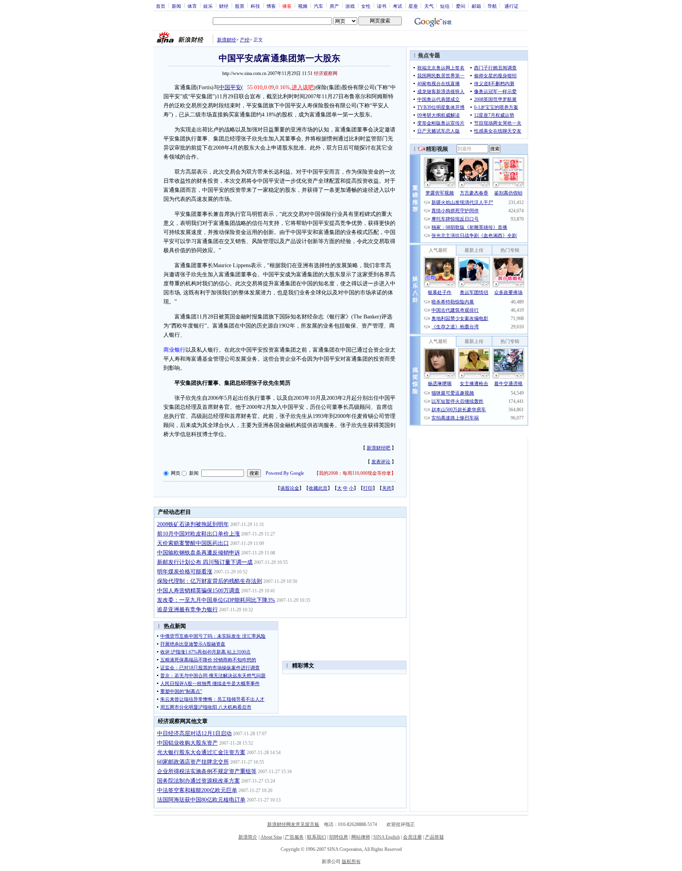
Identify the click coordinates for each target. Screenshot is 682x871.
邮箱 (476, 6)
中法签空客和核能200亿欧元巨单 (197, 790)
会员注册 (412, 837)
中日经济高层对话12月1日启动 (194, 733)
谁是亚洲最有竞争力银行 (187, 610)
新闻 (176, 6)
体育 (192, 6)
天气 (429, 6)
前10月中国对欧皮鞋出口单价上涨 (198, 534)
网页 (175, 473)
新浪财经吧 (378, 448)
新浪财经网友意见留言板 (293, 824)
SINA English (386, 837)
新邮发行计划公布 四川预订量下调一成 (205, 562)
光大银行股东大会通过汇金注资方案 (201, 752)
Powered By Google (285, 473)
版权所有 (351, 861)
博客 (271, 6)
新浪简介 (247, 837)
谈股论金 (289, 488)
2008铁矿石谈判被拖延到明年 (193, 524)
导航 (492, 6)
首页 (160, 6)
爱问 (460, 6)
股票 (239, 6)
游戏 (350, 6)
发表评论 (380, 462)
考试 (397, 6)
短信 (445, 6)
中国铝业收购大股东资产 (187, 743)
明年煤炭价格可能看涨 (184, 572)
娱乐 (208, 6)
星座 (413, 6)
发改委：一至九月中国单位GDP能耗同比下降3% (216, 600)
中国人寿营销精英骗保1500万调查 (198, 591)
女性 (366, 6)
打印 (368, 488)
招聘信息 (338, 837)
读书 (381, 6)
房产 (334, 6)
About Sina (271, 837)
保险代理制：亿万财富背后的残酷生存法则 (209, 581)
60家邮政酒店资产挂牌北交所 (193, 762)
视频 (302, 6)
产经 (244, 40)
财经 (224, 6)
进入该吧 (303, 87)
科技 (255, 6)
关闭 (387, 488)
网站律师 (360, 837)
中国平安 (230, 87)
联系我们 (316, 837)
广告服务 (294, 837)
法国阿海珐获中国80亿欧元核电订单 (201, 800)
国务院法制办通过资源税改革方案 (198, 781)
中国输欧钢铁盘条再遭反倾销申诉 (198, 553)
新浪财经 (226, 40)
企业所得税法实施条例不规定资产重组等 (207, 771)
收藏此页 (318, 488)
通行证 (511, 6)
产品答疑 (434, 837)
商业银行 (174, 350)
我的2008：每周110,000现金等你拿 (355, 473)
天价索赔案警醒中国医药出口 (193, 543)
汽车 (318, 6)
